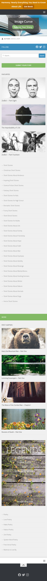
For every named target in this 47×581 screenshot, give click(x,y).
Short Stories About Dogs (12, 296)
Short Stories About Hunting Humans (16, 276)
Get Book (28, 6)
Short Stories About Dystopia (14, 256)
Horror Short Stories (11, 301)
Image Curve (23, 21)
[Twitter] (40, 47)
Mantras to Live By (10, 549)
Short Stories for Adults (12, 220)
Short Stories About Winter (13, 281)
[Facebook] (37, 47)
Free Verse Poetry (10, 544)
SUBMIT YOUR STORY (23, 65)
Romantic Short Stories (12, 205)
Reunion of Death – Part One (12, 432)
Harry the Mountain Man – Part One (14, 351)
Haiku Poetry (8, 524)
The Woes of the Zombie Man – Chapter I (16, 405)
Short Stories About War (12, 251)
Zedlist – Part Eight (9, 100)
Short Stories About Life (12, 225)
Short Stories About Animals (13, 291)
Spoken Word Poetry (11, 539)
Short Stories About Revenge (14, 266)
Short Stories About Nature (13, 286)
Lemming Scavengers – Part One (13, 378)
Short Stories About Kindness (14, 175)
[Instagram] (44, 47)
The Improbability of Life (11, 127)
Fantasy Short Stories (11, 190)
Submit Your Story (23, 27)
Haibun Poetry (8, 529)
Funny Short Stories (10, 210)
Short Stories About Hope (12, 241)
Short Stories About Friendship (14, 236)
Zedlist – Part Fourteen (11, 154)
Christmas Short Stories (12, 170)
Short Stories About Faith (12, 246)
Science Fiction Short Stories (14, 185)
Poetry (6, 514)
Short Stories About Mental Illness (15, 271)
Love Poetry (8, 519)
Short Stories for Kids (11, 195)
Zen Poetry (7, 534)
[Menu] (44, 12)
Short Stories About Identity (13, 261)
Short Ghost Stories (10, 215)
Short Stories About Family (13, 231)
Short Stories (8, 165)
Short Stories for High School (14, 200)
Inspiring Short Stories (11, 180)
